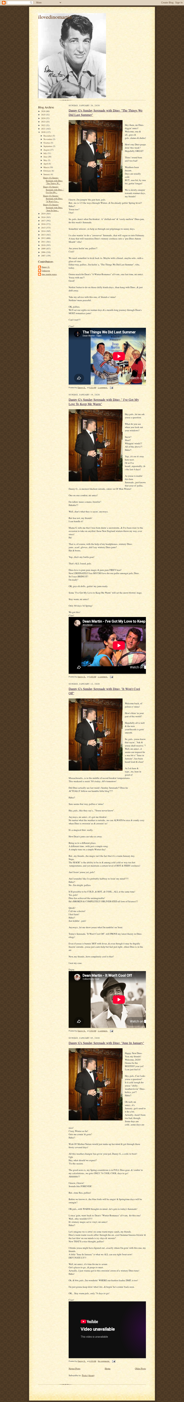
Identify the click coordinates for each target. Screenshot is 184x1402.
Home (108, 1368)
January (46, 174)
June (45, 156)
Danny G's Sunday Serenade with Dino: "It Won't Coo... (53, 198)
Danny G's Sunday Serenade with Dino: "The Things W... (53, 180)
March (46, 167)
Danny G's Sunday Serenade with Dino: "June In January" (106, 1043)
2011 (43, 241)
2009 (43, 248)
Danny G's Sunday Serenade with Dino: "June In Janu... (53, 207)
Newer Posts (74, 1368)
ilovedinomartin (55, 16)
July (45, 153)
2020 (43, 132)
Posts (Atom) (88, 1375)
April (45, 163)
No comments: (104, 1361)
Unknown (46, 270)
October (47, 142)
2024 (43, 118)
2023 (43, 121)
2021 (43, 128)
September (48, 146)
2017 (43, 220)
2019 (43, 213)
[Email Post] (111, 388)
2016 (43, 224)
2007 (43, 255)
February (47, 170)
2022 (43, 125)
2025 (43, 114)
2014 (43, 231)
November (48, 139)
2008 (43, 252)
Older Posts (140, 1368)
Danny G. (46, 267)
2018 (43, 217)
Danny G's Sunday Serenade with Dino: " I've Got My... (53, 189)
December (47, 135)
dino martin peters (49, 274)
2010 (43, 245)
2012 (43, 238)
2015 (43, 227)
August (46, 149)
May (45, 160)
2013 (43, 234)
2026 (43, 111)
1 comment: (103, 388)
